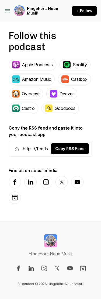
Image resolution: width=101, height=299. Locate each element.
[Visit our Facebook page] (18, 268)
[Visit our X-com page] (57, 268)
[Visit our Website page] (83, 268)
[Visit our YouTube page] (70, 268)
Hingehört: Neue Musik (42, 11)
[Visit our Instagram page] (44, 268)
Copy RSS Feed (70, 148)
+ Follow (84, 10)
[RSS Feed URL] (17, 148)
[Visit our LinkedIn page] (31, 268)
